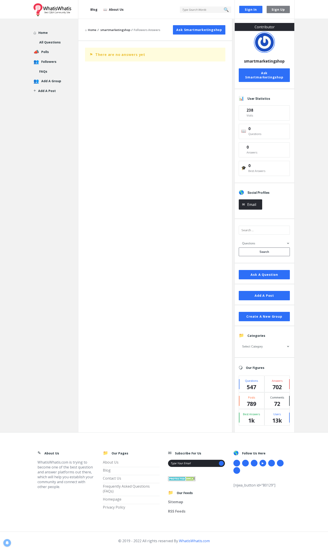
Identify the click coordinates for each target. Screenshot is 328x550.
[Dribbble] (254, 463)
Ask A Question (264, 274)
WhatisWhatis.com (194, 540)
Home (43, 33)
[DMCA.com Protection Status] (181, 478)
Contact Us (112, 478)
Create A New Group (264, 316)
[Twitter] (245, 463)
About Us (116, 9)
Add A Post (264, 295)
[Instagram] (271, 463)
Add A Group (51, 81)
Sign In (251, 9)
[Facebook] (236, 463)
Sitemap (175, 501)
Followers (48, 61)
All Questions (50, 42)
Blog (94, 9)
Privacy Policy (114, 507)
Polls (45, 52)
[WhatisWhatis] (55, 9)
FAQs (43, 71)
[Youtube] (262, 463)
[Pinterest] (280, 463)
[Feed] (236, 470)
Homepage (112, 499)
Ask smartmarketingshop (199, 30)
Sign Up (278, 9)
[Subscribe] (221, 463)
